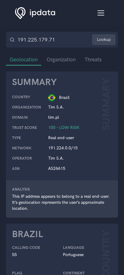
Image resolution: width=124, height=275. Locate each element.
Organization (61, 60)
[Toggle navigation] (101, 13)
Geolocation (24, 60)
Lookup (104, 39)
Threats (93, 60)
